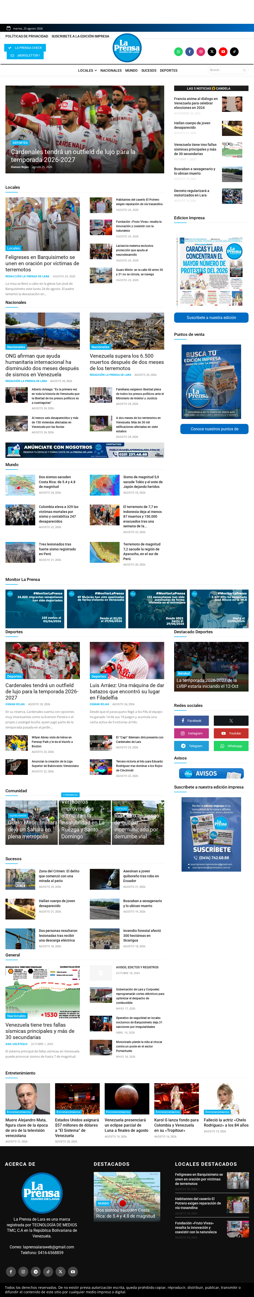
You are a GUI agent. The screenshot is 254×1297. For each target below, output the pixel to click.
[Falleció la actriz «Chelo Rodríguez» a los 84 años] (226, 1098)
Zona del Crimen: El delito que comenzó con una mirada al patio (59, 876)
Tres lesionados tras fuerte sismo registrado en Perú (57, 549)
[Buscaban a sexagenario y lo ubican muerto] (232, 174)
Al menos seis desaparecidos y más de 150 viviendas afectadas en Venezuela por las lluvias (55, 422)
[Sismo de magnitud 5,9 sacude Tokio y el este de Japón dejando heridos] (105, 485)
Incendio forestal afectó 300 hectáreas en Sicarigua (142, 935)
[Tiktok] (234, 51)
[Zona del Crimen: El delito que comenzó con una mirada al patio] (20, 879)
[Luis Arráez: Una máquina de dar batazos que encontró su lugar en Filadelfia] (127, 660)
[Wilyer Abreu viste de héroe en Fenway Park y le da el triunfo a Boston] (16, 743)
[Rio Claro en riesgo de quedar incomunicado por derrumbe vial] (138, 822)
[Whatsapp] (178, 51)
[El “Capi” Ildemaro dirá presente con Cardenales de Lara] (101, 743)
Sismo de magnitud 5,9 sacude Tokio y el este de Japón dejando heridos (143, 482)
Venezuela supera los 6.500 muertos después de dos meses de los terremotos (127, 362)
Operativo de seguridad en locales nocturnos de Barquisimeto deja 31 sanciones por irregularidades (139, 1022)
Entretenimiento (20, 1073)
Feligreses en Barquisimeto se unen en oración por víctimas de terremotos (42, 263)
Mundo (12, 464)
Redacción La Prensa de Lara (27, 276)
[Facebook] (189, 51)
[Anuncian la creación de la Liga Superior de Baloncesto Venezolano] (16, 767)
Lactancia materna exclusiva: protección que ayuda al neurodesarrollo (135, 250)
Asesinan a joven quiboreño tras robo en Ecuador (141, 876)
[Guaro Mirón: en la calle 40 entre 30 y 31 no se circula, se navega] (101, 275)
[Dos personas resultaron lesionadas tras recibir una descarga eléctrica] (20, 938)
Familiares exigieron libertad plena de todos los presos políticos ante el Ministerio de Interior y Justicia (140, 394)
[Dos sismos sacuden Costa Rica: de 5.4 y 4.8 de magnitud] (20, 485)
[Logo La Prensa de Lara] (127, 48)
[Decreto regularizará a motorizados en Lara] (232, 196)
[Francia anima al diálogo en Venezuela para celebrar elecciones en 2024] (232, 104)
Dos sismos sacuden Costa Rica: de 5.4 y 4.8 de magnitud (57, 482)
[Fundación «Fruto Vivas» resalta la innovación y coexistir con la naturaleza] (101, 227)
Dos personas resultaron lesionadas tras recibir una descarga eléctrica (58, 935)
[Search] (244, 70)
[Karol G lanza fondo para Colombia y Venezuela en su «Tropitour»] (176, 1098)
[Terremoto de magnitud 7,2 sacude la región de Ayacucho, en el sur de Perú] (105, 552)
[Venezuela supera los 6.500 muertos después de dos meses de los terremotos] (127, 331)
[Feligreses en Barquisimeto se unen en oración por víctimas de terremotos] (42, 224)
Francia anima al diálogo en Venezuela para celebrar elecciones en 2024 (196, 103)
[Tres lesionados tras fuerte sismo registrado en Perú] (20, 552)
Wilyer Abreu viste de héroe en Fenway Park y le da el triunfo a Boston (52, 742)
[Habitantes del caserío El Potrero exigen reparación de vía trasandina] (101, 205)
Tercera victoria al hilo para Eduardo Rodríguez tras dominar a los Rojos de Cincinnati (139, 766)
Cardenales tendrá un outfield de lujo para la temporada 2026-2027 (41, 691)
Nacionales (15, 302)
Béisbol (184, 673)
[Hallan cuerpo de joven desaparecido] (232, 128)
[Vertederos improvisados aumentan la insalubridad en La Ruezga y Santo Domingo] (85, 822)
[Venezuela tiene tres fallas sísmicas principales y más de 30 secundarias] (232, 150)
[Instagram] (200, 51)
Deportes (20, 143)
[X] (231, 721)
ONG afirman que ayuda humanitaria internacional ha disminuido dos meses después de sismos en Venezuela (42, 365)
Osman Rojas (20, 167)
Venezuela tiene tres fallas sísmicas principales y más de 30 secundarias (195, 149)
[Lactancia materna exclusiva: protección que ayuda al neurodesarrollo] (101, 251)
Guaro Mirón (18, 815)
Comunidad (16, 790)
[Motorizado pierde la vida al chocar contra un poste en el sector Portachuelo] (101, 1047)
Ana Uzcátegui (16, 1044)
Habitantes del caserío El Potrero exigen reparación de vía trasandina (198, 1203)
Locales (12, 187)
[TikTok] (48, 1272)
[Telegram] (36, 1272)
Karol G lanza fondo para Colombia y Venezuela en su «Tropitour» (176, 1125)
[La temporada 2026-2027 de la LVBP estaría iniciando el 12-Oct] (211, 667)
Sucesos (13, 858)
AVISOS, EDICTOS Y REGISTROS (137, 967)
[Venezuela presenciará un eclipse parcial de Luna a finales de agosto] (127, 1098)
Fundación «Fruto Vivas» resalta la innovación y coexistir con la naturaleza (138, 226)
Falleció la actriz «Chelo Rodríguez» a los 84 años (226, 1123)
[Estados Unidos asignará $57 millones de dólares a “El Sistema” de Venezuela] (77, 1098)
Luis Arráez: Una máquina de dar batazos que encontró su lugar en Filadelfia (127, 691)
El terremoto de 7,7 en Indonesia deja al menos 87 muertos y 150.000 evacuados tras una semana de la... (142, 516)
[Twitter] (212, 51)
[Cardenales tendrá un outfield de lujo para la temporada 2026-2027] (84, 129)
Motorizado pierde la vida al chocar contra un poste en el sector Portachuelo (139, 1046)
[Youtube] (223, 51)
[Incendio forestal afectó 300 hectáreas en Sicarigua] (105, 938)
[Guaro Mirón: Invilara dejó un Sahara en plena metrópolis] (31, 822)
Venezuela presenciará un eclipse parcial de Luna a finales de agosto (126, 1125)
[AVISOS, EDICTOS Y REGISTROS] (101, 973)
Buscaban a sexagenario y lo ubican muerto (194, 171)
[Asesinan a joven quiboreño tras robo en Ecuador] (105, 879)
